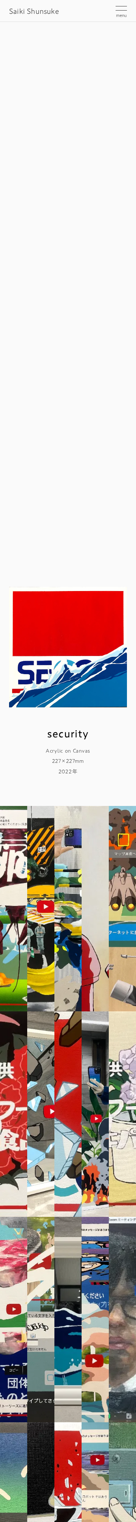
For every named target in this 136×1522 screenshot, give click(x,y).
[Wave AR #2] (68, 1319)
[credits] (13, 1114)
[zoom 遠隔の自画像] (122, 1319)
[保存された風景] (13, 908)
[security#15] (68, 1114)
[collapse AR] (40, 1114)
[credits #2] (122, 1114)
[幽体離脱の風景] (95, 1319)
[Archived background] (68, 908)
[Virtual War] (122, 908)
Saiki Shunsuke (34, 11)
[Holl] (40, 908)
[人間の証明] (40, 1319)
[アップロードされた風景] (95, 1114)
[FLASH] (95, 908)
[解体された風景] (13, 1319)
